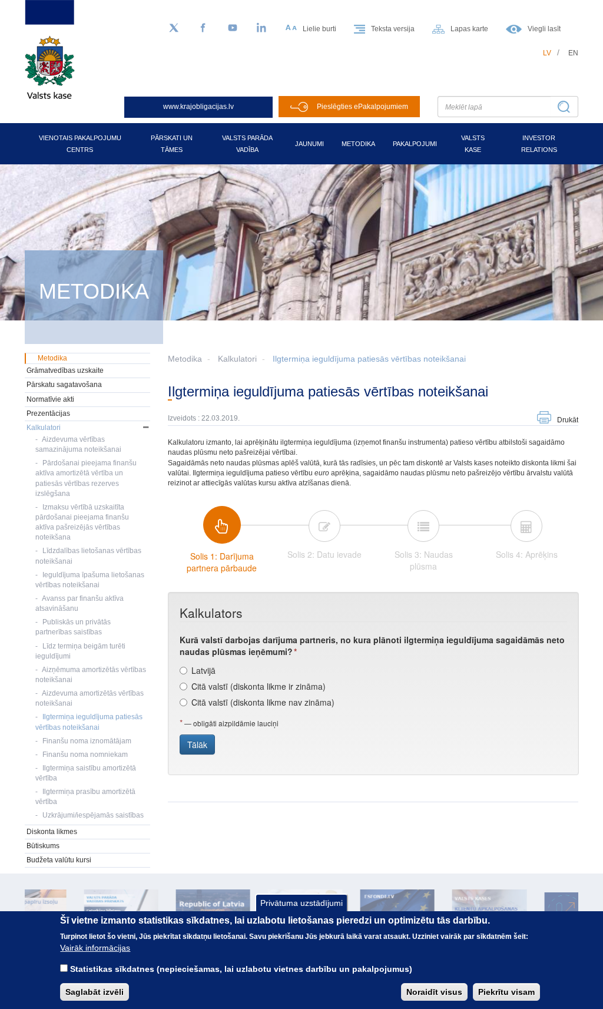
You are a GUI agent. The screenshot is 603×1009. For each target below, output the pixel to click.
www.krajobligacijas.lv (198, 106)
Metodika (358, 143)
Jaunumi (309, 143)
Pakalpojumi (415, 143)
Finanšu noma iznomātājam (86, 741)
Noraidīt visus (434, 992)
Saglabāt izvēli (94, 992)
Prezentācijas (48, 413)
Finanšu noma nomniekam (85, 754)
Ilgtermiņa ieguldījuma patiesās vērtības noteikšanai (369, 358)
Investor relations (539, 143)
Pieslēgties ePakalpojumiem (362, 106)
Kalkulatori (237, 358)
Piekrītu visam (506, 992)
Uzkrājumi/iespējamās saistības (93, 815)
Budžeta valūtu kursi (58, 860)
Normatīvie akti (50, 399)
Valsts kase (473, 143)
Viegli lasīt (544, 29)
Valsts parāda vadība (247, 143)
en (573, 53)
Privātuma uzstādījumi (301, 903)
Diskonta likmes (51, 832)
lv (547, 53)
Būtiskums (42, 846)
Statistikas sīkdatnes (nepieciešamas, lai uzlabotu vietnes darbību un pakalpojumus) (241, 969)
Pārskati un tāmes (172, 143)
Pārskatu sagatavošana (64, 385)
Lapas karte (469, 29)
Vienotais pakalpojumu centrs (80, 143)
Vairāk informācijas (95, 947)
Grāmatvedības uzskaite (65, 370)
